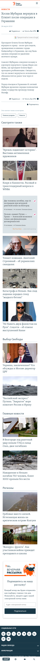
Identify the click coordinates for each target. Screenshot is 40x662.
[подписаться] (8, 639)
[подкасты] (15, 659)
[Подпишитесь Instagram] (29, 634)
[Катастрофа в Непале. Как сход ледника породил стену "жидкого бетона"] (20, 278)
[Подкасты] (3, 639)
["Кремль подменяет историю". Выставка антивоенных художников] (20, 137)
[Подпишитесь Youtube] (19, 634)
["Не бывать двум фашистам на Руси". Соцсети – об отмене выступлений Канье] (20, 311)
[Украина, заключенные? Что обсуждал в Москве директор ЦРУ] (20, 353)
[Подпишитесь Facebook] (8, 634)
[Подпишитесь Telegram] (24, 634)
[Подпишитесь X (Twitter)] (14, 634)
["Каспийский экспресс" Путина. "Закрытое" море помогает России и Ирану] (20, 386)
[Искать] (34, 659)
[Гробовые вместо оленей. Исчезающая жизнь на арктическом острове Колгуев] (20, 501)
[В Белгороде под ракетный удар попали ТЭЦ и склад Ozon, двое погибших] (20, 427)
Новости (5, 10)
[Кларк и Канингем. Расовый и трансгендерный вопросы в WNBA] (20, 170)
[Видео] (25, 659)
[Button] (14, 31)
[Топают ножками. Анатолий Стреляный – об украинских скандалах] (20, 245)
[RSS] (34, 634)
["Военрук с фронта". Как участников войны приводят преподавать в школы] (20, 534)
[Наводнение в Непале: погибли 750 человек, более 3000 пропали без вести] (20, 460)
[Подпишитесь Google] (3, 634)
